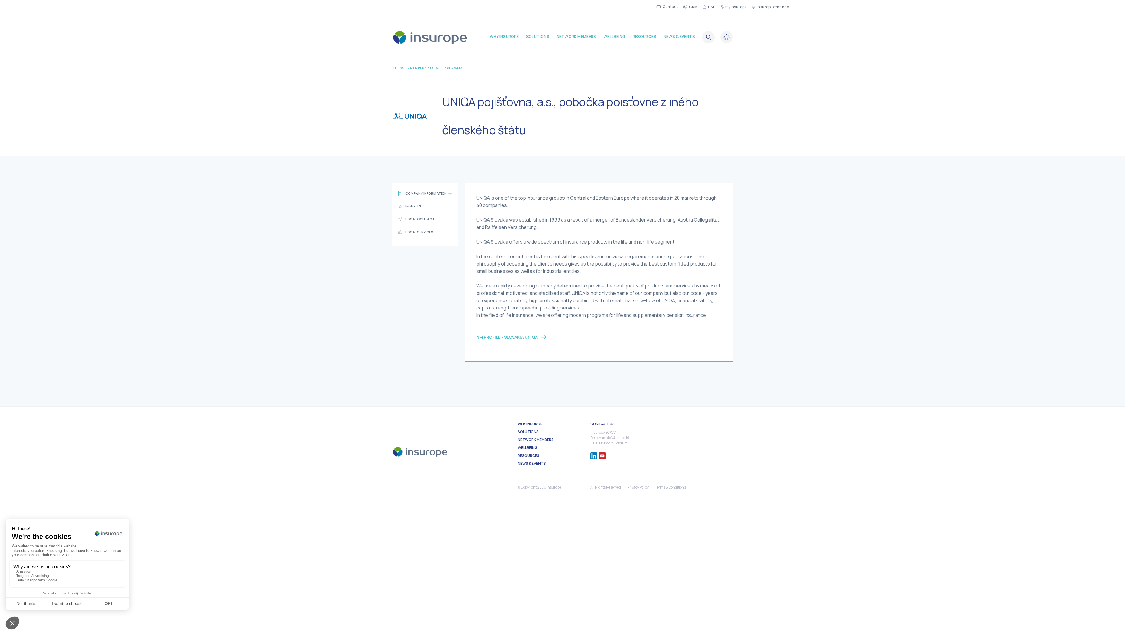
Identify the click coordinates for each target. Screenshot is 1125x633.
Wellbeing (614, 36)
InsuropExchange (773, 7)
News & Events (679, 36)
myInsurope (736, 7)
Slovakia (455, 68)
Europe (437, 68)
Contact (670, 6)
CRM (693, 7)
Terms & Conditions (670, 487)
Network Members (576, 36)
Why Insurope (504, 36)
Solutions (538, 36)
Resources (644, 36)
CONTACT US (602, 423)
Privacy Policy (638, 487)
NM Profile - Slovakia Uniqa (507, 337)
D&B (711, 7)
